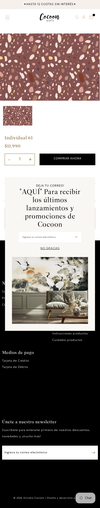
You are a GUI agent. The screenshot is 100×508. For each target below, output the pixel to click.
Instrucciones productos (70, 333)
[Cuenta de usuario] (83, 18)
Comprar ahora (67, 158)
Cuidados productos (67, 340)
